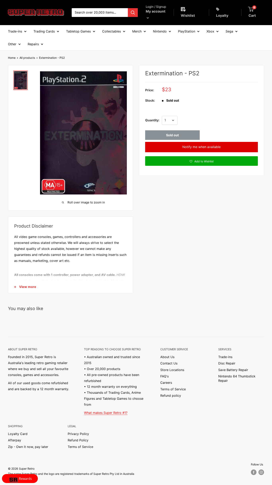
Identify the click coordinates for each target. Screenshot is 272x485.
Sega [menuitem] (229, 31)
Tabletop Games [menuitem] (78, 31)
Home (12, 57)
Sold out (172, 135)
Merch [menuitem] (137, 31)
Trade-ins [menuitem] (15, 31)
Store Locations (172, 370)
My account (155, 11)
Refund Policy (78, 440)
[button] (201, 161)
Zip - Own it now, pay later (28, 447)
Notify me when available (201, 147)
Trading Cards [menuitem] (44, 31)
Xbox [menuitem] (210, 31)
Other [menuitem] (12, 44)
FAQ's (164, 376)
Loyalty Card (17, 434)
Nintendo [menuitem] (160, 31)
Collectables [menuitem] (111, 31)
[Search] (133, 12)
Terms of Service (173, 389)
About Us (167, 357)
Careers (166, 383)
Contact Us (168, 363)
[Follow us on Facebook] (253, 472)
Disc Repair (226, 363)
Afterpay (14, 440)
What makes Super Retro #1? (105, 413)
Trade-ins (225, 357)
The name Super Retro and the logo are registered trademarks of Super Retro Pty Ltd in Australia (71, 473)
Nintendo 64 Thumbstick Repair (236, 378)
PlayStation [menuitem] (186, 31)
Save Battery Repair (233, 370)
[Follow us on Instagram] (261, 472)
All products (27, 57)
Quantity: (152, 120)
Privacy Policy (78, 434)
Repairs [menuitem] (33, 44)
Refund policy (170, 396)
